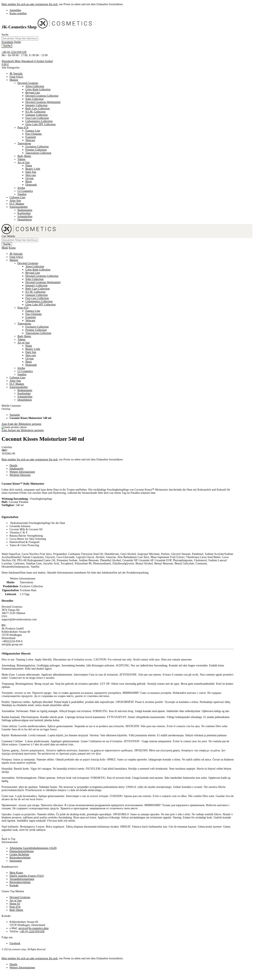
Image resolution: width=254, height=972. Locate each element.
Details (13, 465)
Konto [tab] (12, 247)
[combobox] (20, 38)
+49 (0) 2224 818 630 (14, 52)
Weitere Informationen (22, 471)
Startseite (15, 414)
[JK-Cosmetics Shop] (65, 27)
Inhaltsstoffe (16, 468)
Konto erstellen (18, 13)
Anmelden (15, 10)
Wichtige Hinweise (20, 474)
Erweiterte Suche (11, 41)
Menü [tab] (5, 247)
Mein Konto (16, 872)
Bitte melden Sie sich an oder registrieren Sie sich (30, 4)
